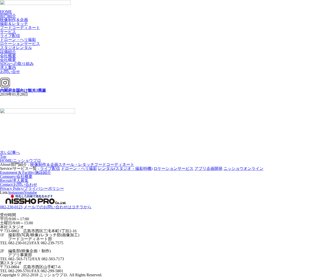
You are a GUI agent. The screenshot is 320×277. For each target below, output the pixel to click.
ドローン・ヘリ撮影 (18, 39)
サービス (8, 31)
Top (3, 156)
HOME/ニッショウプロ (20, 160)
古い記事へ (10, 152)
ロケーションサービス (20, 43)
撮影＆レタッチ (14, 23)
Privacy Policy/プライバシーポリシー (32, 188)
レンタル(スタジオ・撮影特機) (125, 168)
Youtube (30, 192)
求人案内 (8, 67)
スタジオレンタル (16, 47)
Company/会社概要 (16, 176)
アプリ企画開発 (208, 168)
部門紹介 (8, 15)
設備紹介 (8, 51)
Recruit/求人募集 (14, 180)
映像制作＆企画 (14, 19)
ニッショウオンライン (244, 168)
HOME (6, 11)
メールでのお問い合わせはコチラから (58, 207)
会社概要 (8, 55)
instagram (16, 192)
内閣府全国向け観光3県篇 (23, 90)
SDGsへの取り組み (17, 63)
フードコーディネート (20, 27)
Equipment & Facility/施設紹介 (25, 172)
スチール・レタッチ (76, 164)
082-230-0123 (11, 207)
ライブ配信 (10, 35)
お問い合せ (10, 71)
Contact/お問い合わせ (18, 184)
